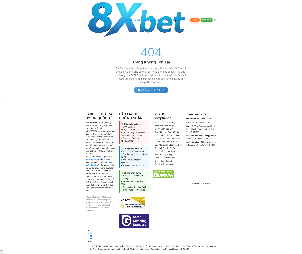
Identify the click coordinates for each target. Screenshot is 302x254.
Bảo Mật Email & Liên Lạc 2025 (169, 145)
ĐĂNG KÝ (194, 20)
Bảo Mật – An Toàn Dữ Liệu (167, 132)
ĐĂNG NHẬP (206, 20)
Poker (142, 20)
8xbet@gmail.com (201, 122)
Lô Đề (136, 20)
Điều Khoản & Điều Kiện (165, 122)
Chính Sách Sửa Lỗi (163, 161)
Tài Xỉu (155, 20)
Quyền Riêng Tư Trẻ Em (165, 148)
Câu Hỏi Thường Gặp (164, 164)
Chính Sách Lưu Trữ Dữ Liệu (167, 135)
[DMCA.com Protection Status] (163, 174)
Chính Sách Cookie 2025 (166, 142)
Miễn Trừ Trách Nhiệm (165, 125)
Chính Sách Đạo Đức (164, 129)
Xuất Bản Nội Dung (163, 154)
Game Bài (130, 20)
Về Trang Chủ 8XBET (152, 90)
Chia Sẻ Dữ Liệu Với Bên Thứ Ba (169, 138)
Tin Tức (178, 20)
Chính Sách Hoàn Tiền (165, 151)
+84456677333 (204, 118)
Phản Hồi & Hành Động (165, 158)
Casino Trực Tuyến (166, 20)
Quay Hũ (148, 20)
